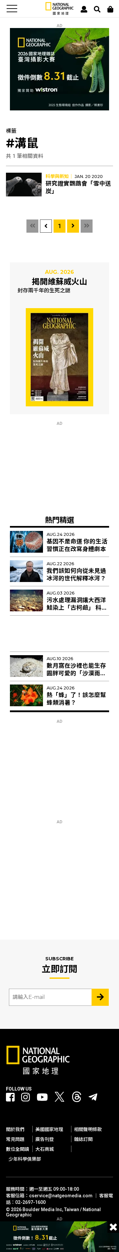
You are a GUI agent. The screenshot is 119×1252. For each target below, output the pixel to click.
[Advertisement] (59, 467)
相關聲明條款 (88, 1129)
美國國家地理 (49, 1129)
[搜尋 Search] (97, 9)
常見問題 (15, 1139)
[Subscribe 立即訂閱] (100, 997)
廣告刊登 (44, 1139)
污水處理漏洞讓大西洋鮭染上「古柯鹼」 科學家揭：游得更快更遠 (77, 608)
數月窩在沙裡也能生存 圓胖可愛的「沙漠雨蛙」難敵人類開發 (78, 673)
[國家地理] (59, 13)
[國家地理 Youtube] (42, 1097)
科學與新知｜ (59, 176)
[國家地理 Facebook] (10, 1097)
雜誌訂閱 (83, 1139)
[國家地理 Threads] (76, 1098)
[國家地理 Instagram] (25, 1097)
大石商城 (44, 1149)
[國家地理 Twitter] (59, 1098)
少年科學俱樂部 (25, 1159)
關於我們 (15, 1129)
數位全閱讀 (17, 1149)
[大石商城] (110, 9)
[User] (84, 9)
